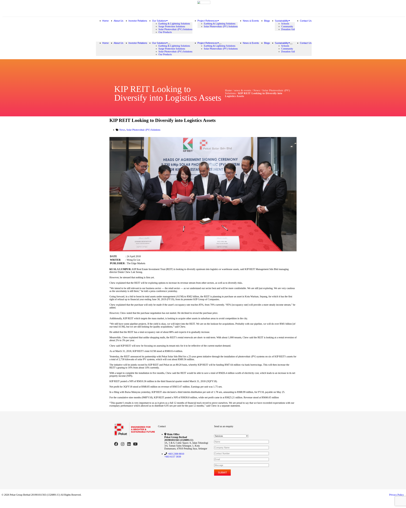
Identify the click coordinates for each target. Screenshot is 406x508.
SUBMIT (222, 472)
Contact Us (306, 20)
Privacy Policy (396, 494)
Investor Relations (137, 20)
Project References (207, 20)
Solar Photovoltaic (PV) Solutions (175, 29)
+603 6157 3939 (172, 456)
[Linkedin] (129, 444)
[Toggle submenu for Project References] (220, 43)
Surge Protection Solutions (171, 26)
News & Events (251, 20)
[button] (204, 37)
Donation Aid (288, 29)
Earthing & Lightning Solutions (174, 23)
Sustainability (281, 20)
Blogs (267, 20)
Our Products (165, 32)
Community (287, 26)
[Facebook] (116, 444)
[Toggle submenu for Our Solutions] (169, 43)
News (122, 129)
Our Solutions (159, 20)
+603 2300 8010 (175, 453)
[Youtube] (135, 444)
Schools (285, 23)
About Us (118, 20)
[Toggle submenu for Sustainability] (291, 43)
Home (105, 20)
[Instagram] (122, 444)
